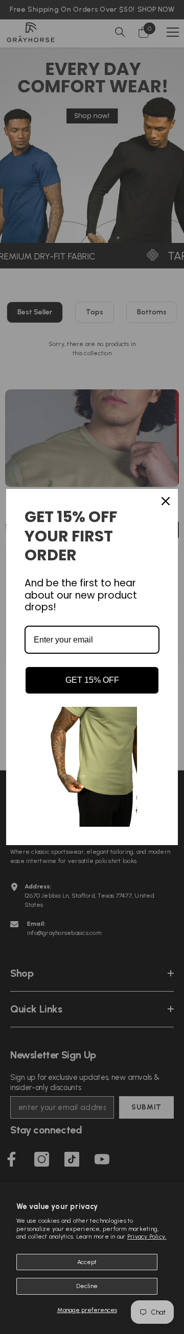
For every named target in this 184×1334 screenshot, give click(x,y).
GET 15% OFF (92, 680)
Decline (87, 1286)
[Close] (165, 501)
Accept (87, 1262)
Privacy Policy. (147, 1236)
